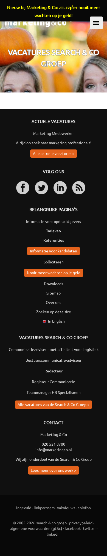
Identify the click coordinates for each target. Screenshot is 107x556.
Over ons (53, 302)
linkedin (54, 534)
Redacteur (53, 370)
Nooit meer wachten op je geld (53, 272)
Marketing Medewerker (53, 133)
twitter (89, 528)
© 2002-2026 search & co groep (40, 522)
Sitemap (53, 292)
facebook (73, 528)
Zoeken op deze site (53, 311)
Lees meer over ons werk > (53, 470)
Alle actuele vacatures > (53, 153)
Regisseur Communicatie (53, 381)
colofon (84, 507)
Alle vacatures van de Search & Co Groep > (53, 404)
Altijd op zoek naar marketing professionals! (53, 142)
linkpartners (44, 507)
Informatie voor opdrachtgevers (53, 221)
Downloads (53, 283)
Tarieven (53, 230)
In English (56, 320)
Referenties (53, 240)
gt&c (57, 528)
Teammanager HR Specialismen (54, 392)
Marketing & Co (53, 434)
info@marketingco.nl (53, 449)
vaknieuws (66, 507)
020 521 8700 (53, 443)
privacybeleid (80, 522)
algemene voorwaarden (30, 528)
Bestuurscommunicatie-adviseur (53, 360)
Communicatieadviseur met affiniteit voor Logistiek (53, 349)
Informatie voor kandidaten (53, 250)
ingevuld (23, 507)
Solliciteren (54, 261)
